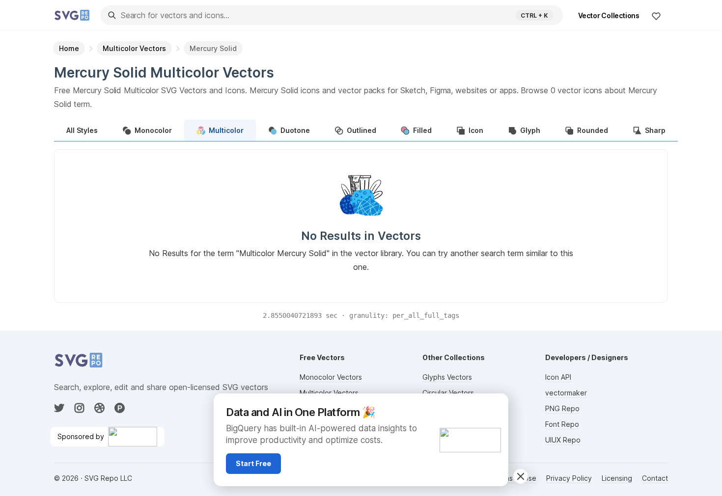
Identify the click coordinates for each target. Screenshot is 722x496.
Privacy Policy (569, 478)
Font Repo (562, 424)
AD (495, 405)
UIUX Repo (563, 440)
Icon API (558, 377)
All (82, 130)
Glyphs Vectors (447, 377)
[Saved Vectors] (656, 15)
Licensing (617, 478)
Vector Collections (608, 15)
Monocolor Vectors (331, 377)
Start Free (253, 463)
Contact (655, 478)
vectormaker (566, 393)
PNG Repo (562, 408)
